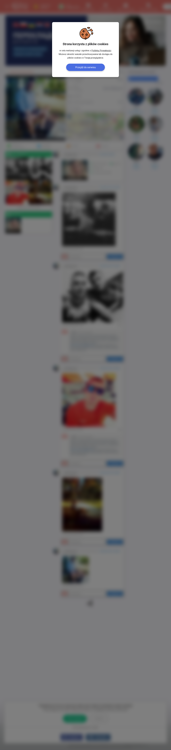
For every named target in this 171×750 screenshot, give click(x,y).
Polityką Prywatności (101, 50)
